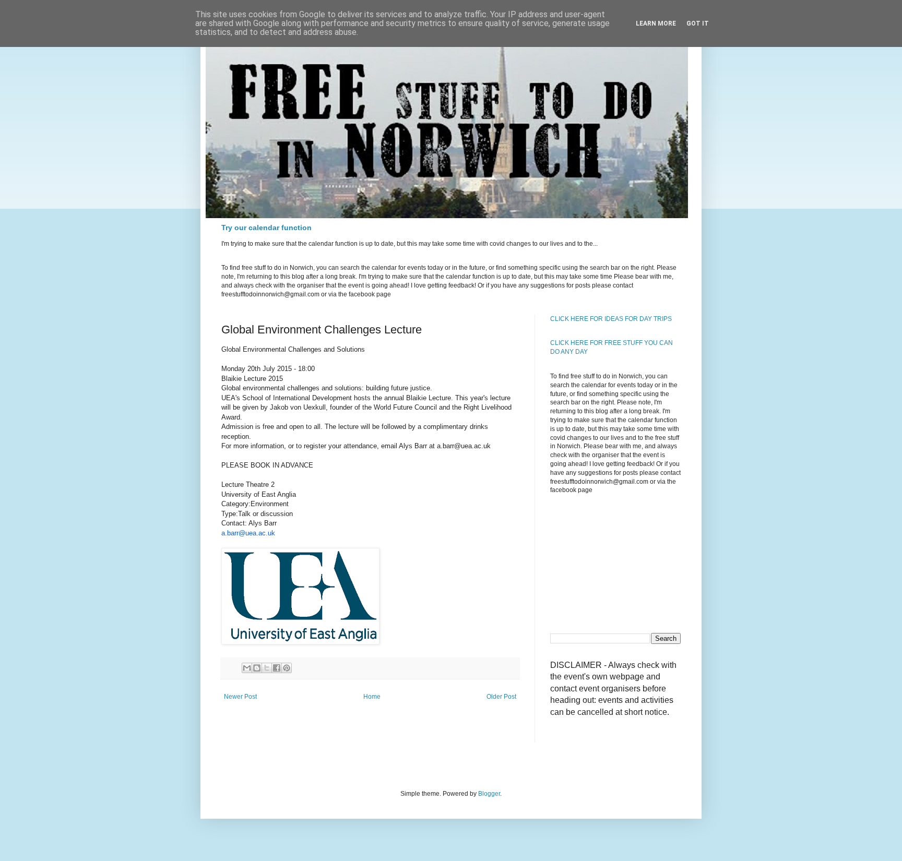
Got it (697, 23)
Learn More (656, 23)
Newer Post (240, 696)
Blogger (489, 793)
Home (372, 696)
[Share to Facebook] (276, 668)
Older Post (501, 696)
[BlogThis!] (257, 668)
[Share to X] (267, 668)
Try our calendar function (266, 227)
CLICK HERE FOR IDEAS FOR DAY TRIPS (611, 318)
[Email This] (247, 668)
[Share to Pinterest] (286, 668)
